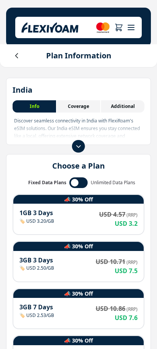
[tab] (35, 106)
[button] (118, 27)
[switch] (78, 182)
